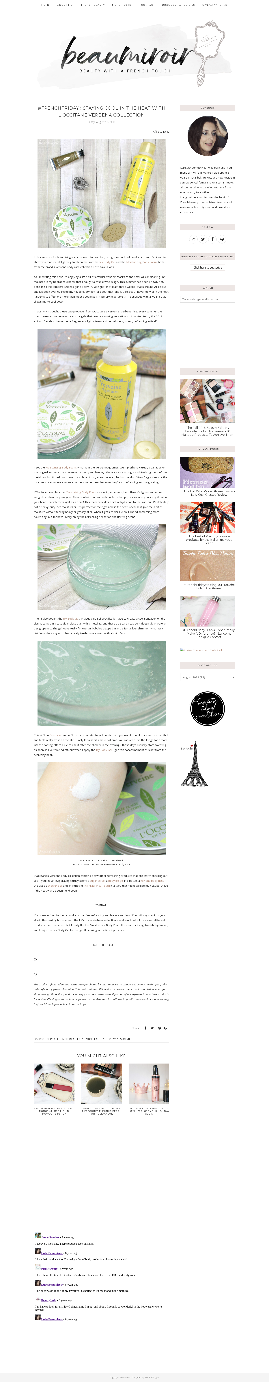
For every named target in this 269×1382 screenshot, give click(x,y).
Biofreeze (56, 735)
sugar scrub (97, 880)
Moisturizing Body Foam (141, 262)
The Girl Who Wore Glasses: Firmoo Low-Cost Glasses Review (209, 493)
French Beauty (68, 1039)
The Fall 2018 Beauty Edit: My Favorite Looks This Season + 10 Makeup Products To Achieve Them (207, 431)
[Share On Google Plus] (166, 1028)
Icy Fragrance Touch (97, 885)
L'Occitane (93, 1039)
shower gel (55, 885)
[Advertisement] (203, 334)
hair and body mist (152, 880)
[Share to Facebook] (145, 1028)
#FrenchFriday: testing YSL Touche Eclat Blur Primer (209, 586)
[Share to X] (152, 1028)
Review (111, 1039)
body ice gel (116, 880)
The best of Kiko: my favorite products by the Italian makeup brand (209, 540)
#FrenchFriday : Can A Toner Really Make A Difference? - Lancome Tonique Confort (209, 633)
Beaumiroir (125, 1377)
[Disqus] (101, 1176)
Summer (126, 1039)
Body (49, 1039)
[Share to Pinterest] (159, 1028)
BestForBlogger (152, 1377)
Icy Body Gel (107, 262)
